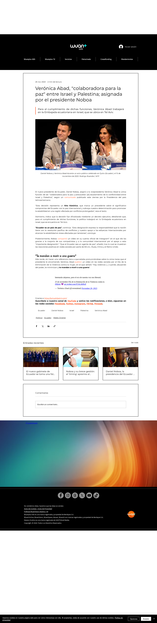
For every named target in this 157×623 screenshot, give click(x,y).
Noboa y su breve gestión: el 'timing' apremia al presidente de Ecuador (80, 372)
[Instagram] (68, 495)
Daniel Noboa (57, 310)
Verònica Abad (101, 310)
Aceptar (146, 619)
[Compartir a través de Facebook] (36, 326)
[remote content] (80, 282)
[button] (50, 59)
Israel (72, 310)
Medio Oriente (59, 318)
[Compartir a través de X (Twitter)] (42, 326)
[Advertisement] (73, 17)
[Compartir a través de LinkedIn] (48, 326)
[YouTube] (89, 495)
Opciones (133, 619)
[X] (82, 495)
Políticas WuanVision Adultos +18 (36, 511)
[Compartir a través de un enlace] (54, 326)
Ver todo (134, 342)
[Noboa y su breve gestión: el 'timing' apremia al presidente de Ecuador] (80, 357)
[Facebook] (61, 495)
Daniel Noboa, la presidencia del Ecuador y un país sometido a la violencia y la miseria (120, 372)
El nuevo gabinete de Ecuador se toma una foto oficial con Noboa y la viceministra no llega (40, 372)
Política (39, 318)
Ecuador (41, 310)
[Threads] (75, 495)
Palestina (84, 310)
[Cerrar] (154, 619)
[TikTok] (96, 495)
